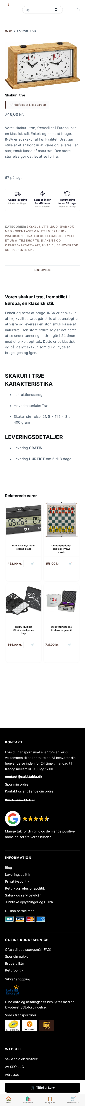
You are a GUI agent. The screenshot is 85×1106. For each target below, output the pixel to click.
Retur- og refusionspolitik (25, 888)
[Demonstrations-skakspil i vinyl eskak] (61, 519)
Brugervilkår (14, 963)
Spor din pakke (16, 956)
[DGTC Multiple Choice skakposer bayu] (23, 601)
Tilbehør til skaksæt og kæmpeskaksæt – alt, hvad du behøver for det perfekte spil (41, 245)
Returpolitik (14, 970)
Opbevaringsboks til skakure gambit (61, 628)
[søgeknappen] (56, 9)
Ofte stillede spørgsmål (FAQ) (28, 950)
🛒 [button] (32, 563)
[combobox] (37, 9)
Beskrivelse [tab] (42, 270)
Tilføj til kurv (45, 1087)
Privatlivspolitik (17, 881)
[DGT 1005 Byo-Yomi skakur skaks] (23, 519)
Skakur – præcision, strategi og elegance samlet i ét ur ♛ (40, 235)
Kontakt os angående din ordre (29, 791)
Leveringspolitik (17, 874)
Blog (8, 868)
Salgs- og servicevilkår (23, 895)
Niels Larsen (37, 104)
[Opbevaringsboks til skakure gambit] (61, 601)
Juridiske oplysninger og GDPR (29, 902)
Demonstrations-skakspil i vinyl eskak (61, 549)
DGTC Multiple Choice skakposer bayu (23, 630)
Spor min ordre (16, 784)
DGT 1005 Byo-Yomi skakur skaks (23, 547)
